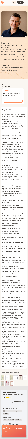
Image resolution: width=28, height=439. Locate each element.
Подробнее (13, 101)
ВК (5, 411)
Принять (6, 435)
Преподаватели (12, 392)
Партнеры (20, 394)
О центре (5, 392)
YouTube (19, 411)
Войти (19, 2)
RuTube (7, 413)
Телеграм (12, 411)
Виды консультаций (8, 394)
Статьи (15, 394)
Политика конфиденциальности (10, 423)
